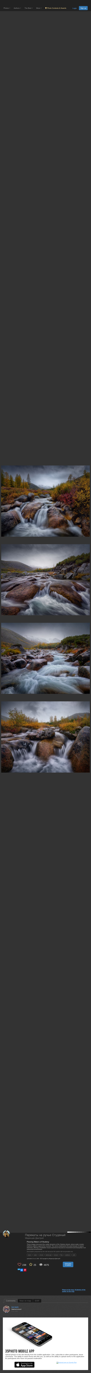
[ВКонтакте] (21, 1270)
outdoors (67, 1255)
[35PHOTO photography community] (13, 3)
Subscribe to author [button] (68, 1264)
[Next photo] (88, 600)
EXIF (37, 1301)
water (35, 1255)
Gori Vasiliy (15, 1307)
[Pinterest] (25, 1270)
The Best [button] (28, 8)
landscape (49, 1255)
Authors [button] (17, 8)
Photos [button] (6, 8)
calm (74, 1255)
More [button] (38, 8)
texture (56, 1255)
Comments (11, 1301)
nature (29, 1255)
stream (41, 1255)
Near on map (25, 1301)
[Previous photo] (2, 600)
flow (61, 1255)
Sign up (83, 8)
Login (75, 8)
